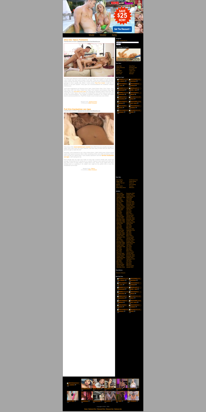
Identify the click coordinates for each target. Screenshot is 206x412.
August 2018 (129, 197)
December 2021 (121, 233)
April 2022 (119, 227)
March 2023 (120, 215)
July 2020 (119, 248)
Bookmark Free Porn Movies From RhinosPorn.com (88, 41)
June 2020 (119, 249)
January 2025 (120, 201)
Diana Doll (119, 73)
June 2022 (119, 226)
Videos (93, 168)
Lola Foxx (131, 72)
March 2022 (120, 228)
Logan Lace (132, 70)
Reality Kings (91, 34)
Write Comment (93, 103)
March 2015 (129, 235)
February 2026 (120, 194)
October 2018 (129, 194)
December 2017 (130, 203)
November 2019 (121, 254)
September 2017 (130, 207)
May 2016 (128, 227)
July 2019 (119, 260)
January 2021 (120, 241)
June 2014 (129, 246)
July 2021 (119, 238)
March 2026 (120, 193)
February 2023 (120, 216)
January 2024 (120, 205)
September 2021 (121, 237)
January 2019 (120, 265)
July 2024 (119, 203)
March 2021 (120, 239)
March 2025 (120, 200)
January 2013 (129, 267)
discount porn (101, 409)
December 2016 (130, 218)
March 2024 (120, 204)
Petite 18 (131, 183)
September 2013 (130, 259)
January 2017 (129, 216)
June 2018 (129, 198)
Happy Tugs (119, 181)
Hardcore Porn (93, 101)
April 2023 (119, 213)
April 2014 (128, 249)
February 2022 (120, 230)
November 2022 (121, 220)
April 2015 (128, 234)
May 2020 (119, 250)
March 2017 (129, 213)
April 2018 (128, 200)
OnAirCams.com (133, 180)
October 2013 (129, 257)
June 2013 (129, 261)
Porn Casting (132, 184)
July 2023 (119, 211)
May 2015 (128, 233)
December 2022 (121, 219)
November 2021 (121, 234)
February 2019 (120, 264)
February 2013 (130, 265)
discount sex (109, 409)
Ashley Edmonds (120, 67)
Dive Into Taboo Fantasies (76, 40)
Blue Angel (119, 70)
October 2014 (129, 241)
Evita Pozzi (132, 66)
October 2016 (129, 220)
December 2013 (130, 254)
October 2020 (120, 245)
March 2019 (120, 263)
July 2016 (128, 224)
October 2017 (129, 205)
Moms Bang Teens (121, 187)
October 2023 (120, 208)
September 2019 (121, 257)
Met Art (118, 184)
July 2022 (119, 224)
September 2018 (130, 196)
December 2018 (121, 267)
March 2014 (129, 250)
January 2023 (120, 218)
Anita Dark (119, 66)
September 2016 (130, 222)
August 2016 (129, 223)
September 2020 (121, 246)
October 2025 (120, 196)
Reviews (131, 186)
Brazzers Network (120, 272)
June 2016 (129, 226)
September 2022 (121, 222)
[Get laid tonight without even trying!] (128, 60)
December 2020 (121, 242)
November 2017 (130, 204)
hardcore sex (118, 409)
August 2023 (120, 209)
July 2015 (128, 231)
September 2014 (130, 242)
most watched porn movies (82, 147)
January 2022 (120, 231)
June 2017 (129, 211)
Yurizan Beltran (103, 34)
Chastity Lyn (119, 72)
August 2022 (120, 223)
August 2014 (129, 244)
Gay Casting (119, 180)
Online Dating (132, 181)
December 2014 (130, 239)
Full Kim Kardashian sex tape (77, 109)
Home (117, 40)
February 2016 (130, 228)
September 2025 (121, 197)
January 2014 (129, 253)
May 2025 (119, 198)
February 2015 (130, 237)
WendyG (131, 73)
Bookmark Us (123, 40)
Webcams (131, 187)
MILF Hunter (119, 186)
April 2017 (128, 212)
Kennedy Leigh (133, 67)
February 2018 (130, 201)
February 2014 (130, 252)
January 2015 (129, 238)
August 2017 (129, 208)
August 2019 (120, 259)
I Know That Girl (120, 183)
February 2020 (120, 253)
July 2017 (128, 209)
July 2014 (128, 245)
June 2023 (119, 212)
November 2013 (130, 256)
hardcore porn (92, 409)
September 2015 (130, 230)
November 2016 (130, 219)
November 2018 (130, 193)
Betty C (118, 69)
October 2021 (120, 235)
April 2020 (119, 252)
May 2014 (128, 248)
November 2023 (121, 207)
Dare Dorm (114, 34)
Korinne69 (131, 69)
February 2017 (130, 215)
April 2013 (128, 264)
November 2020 (121, 244)
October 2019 (120, 256)
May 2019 (119, 261)
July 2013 (128, 260)
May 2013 (128, 263)
